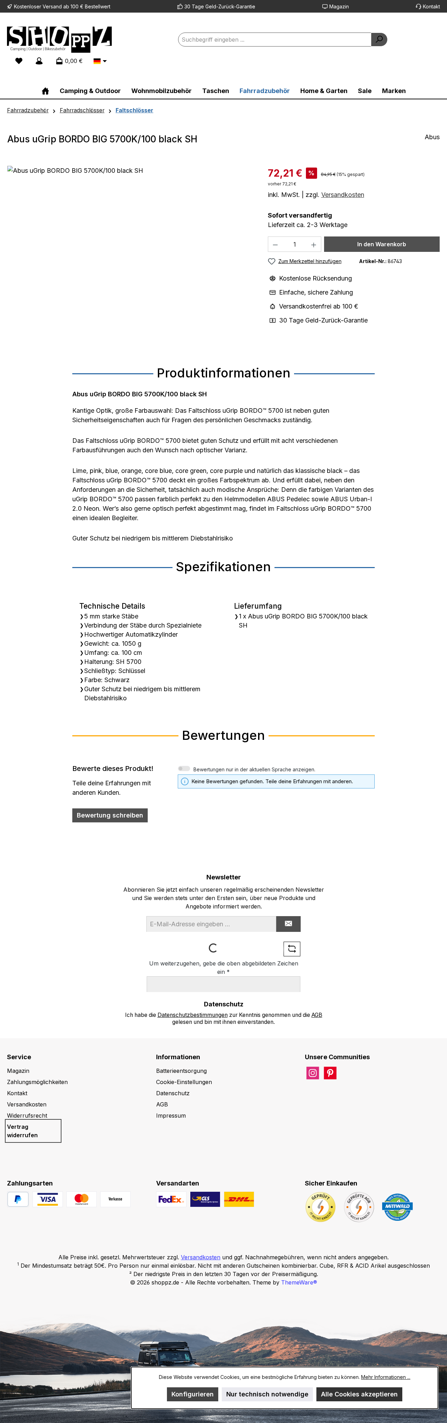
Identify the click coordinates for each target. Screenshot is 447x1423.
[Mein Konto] (39, 61)
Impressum (171, 1115)
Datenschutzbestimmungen (192, 1015)
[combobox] (274, 40)
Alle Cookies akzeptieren (359, 1394)
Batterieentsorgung (181, 1070)
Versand (52, 6)
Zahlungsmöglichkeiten (37, 1081)
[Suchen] (379, 40)
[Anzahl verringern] (275, 244)
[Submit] (288, 924)
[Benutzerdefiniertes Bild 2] (81, 1199)
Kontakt (431, 6)
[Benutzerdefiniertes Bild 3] (115, 1199)
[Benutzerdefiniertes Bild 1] (47, 1199)
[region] (130, 241)
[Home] (45, 91)
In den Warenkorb (381, 244)
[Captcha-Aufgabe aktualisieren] (292, 949)
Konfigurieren (192, 1394)
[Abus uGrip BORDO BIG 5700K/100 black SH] (130, 241)
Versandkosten (342, 194)
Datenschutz (173, 1093)
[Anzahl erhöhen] (314, 244)
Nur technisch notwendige (267, 1394)
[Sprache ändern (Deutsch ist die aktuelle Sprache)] (100, 62)
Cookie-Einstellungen (184, 1081)
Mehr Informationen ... (385, 1377)
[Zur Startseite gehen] (59, 40)
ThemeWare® (299, 1282)
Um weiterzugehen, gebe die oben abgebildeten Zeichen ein (223, 967)
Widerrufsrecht (27, 1115)
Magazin (339, 6)
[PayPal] (18, 1199)
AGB (317, 1015)
